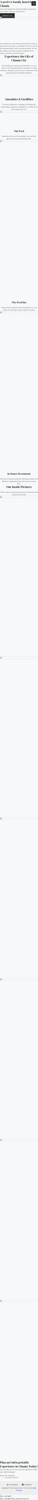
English (8, 1496)
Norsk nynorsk (23, 1499)
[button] (7, 15)
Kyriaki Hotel (9, 3)
